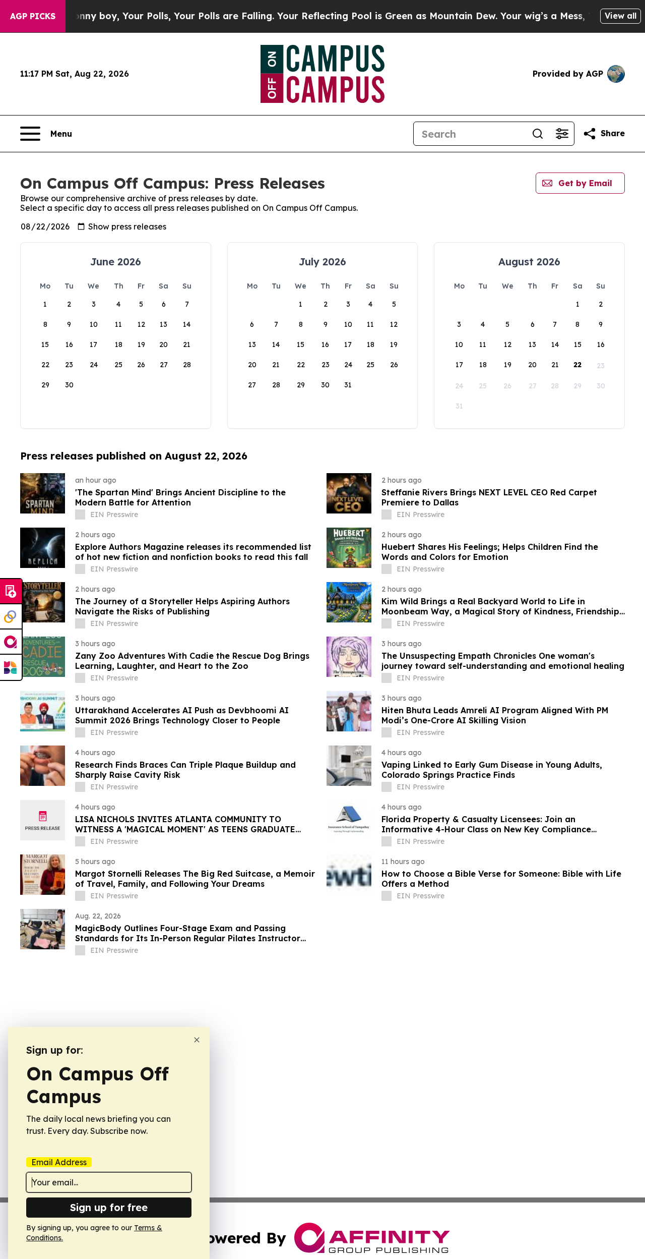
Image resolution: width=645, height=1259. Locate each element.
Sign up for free (109, 1207)
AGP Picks (32, 16)
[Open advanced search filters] (562, 133)
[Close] (197, 1040)
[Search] (538, 133)
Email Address (59, 1162)
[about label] (80, 514)
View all (620, 16)
